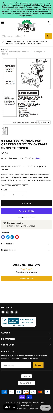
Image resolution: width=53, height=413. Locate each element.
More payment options (26, 217)
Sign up (38, 365)
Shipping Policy (38, 403)
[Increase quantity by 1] (23, 195)
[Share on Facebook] (3, 237)
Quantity (4, 190)
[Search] (48, 36)
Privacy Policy (26, 405)
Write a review (26, 279)
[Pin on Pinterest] (17, 237)
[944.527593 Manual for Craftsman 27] (4, 131)
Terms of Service (12, 403)
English (25, 376)
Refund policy (26, 403)
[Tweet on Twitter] (8, 237)
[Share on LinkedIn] (12, 237)
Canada (25, 383)
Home (3, 49)
